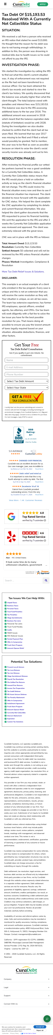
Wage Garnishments (14, 618)
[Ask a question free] (47, 1018)
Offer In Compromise (14, 642)
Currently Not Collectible (16, 713)
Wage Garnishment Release (17, 676)
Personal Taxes (12, 609)
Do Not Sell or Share (30, 1033)
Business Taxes (12, 606)
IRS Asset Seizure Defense (17, 694)
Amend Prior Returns (15, 685)
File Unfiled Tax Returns (16, 682)
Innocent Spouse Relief (15, 648)
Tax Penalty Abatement (16, 697)
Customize (5, 1033)
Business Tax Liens (14, 621)
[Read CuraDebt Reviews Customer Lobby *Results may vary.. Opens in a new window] (37, 572)
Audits (9, 630)
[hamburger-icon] (5, 4)
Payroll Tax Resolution (15, 679)
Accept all (40, 1027)
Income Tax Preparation (16, 688)
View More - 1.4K (25, 500)
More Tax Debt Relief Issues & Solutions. (23, 271)
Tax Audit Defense (14, 691)
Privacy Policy (14, 1033)
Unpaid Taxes (12, 603)
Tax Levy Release (13, 670)
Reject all (40, 1030)
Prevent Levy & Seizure (15, 667)
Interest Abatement (14, 716)
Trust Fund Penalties (14, 612)
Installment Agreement (15, 703)
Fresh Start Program (14, 645)
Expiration (11, 719)
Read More (39, 469)
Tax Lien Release (13, 673)
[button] (26, 397)
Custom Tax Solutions (15, 722)
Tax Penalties (12, 615)
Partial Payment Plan (15, 639)
